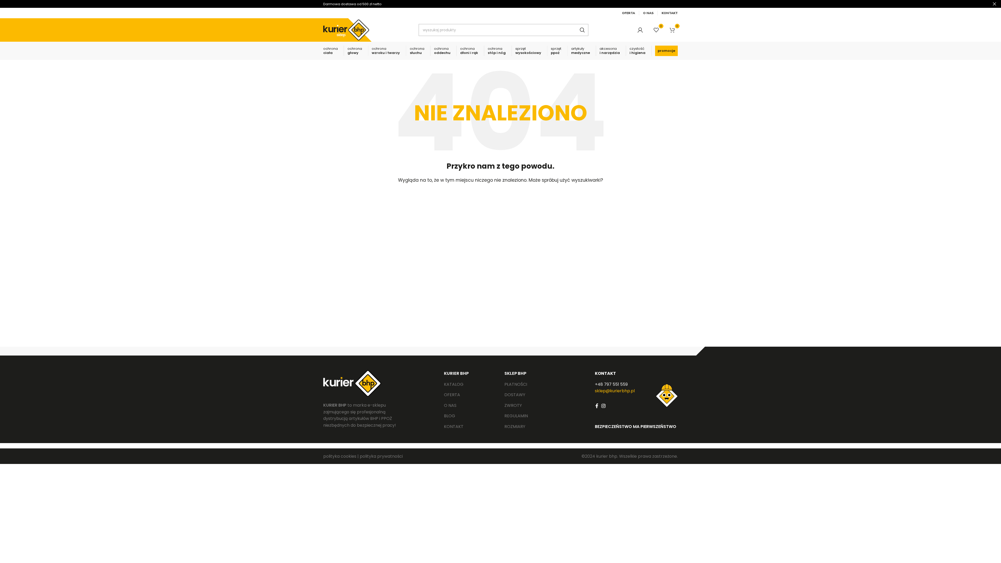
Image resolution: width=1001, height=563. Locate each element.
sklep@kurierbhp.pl (615, 391)
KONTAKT (605, 373)
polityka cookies (339, 456)
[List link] (470, 384)
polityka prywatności (381, 456)
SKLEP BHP (515, 373)
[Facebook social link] (597, 406)
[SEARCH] (582, 30)
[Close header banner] (994, 4)
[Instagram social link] (603, 406)
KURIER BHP (456, 373)
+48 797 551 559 (611, 384)
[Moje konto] (640, 30)
